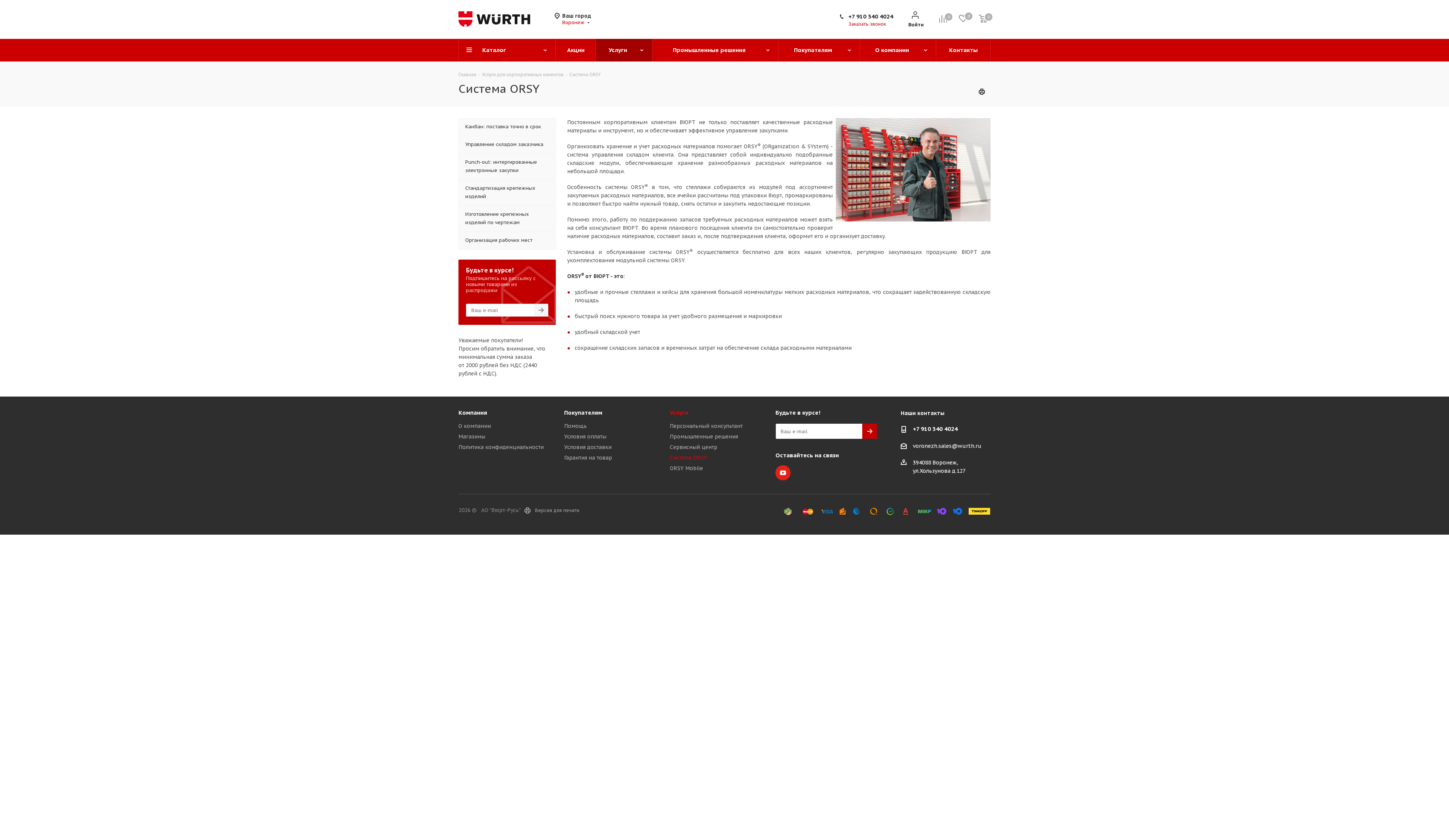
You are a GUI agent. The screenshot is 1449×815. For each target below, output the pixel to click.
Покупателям (583, 412)
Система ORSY (688, 457)
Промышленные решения (704, 436)
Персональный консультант (706, 426)
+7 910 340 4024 (870, 16)
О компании (474, 426)
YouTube (783, 472)
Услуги (679, 412)
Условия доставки (588, 447)
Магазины (471, 436)
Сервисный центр (693, 447)
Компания (472, 412)
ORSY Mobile (686, 468)
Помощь (575, 426)
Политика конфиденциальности (501, 447)
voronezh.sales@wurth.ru (947, 446)
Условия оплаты (585, 436)
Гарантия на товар (588, 457)
